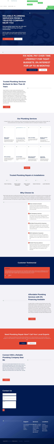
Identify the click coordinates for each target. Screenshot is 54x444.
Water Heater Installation (17, 184)
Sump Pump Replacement (42, 157)
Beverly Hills (44, 428)
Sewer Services (36, 183)
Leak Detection (46, 183)
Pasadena (44, 424)
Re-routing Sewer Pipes (20, 138)
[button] (27, 168)
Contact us (25, 429)
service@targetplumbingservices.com (29, 424)
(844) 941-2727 (26, 425)
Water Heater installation (6, 138)
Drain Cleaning (7, 183)
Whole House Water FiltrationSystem (32, 157)
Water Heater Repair (27, 184)
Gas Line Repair (19, 156)
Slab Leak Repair (7, 156)
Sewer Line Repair (31, 137)
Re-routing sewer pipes (37, 425)
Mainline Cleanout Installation (43, 138)
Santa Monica (44, 429)
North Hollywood (45, 425)
